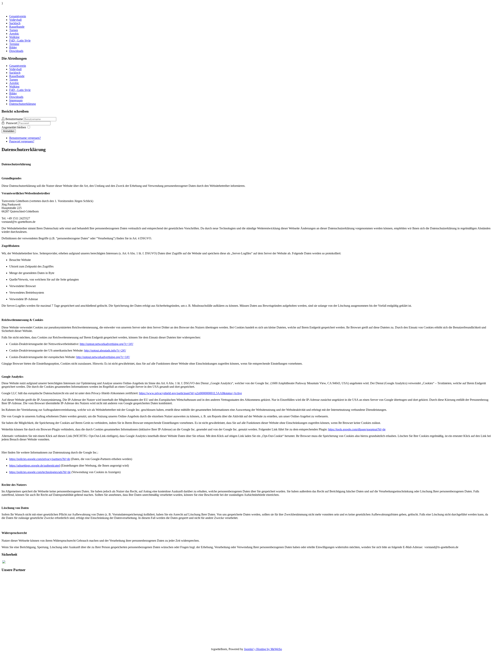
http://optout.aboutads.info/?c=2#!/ (105, 350)
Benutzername (14, 119)
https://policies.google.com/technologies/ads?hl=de (40, 472)
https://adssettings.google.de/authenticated (34, 465)
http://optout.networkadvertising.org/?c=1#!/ (106, 344)
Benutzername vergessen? (25, 137)
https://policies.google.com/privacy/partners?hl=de (39, 459)
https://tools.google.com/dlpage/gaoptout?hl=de (357, 429)
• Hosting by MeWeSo (268, 649)
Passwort (12, 123)
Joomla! (249, 649)
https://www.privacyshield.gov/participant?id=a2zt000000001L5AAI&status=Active (190, 393)
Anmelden (8, 131)
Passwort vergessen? (21, 141)
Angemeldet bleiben (14, 127)
